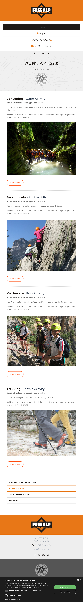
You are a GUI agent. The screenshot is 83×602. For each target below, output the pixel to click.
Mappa (42, 33)
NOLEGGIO (13, 500)
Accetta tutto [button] (65, 587)
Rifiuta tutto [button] (65, 592)
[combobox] (78, 580)
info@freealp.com (43, 45)
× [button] (80, 580)
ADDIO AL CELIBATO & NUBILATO (23, 482)
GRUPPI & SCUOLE (16, 488)
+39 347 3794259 (41, 39)
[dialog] (41, 589)
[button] (28, 599)
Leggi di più (35, 587)
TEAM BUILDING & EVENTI (19, 494)
